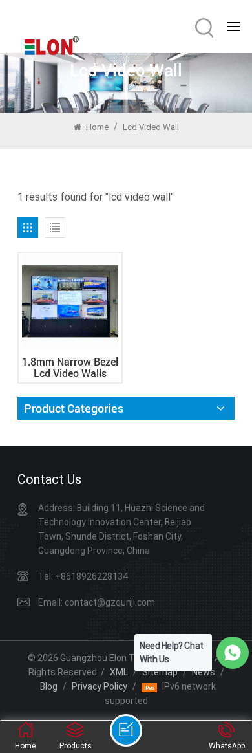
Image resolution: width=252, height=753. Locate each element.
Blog (49, 686)
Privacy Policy (99, 686)
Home (96, 127)
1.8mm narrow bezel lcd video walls (70, 367)
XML (119, 672)
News (203, 672)
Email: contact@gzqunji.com (96, 602)
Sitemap (160, 672)
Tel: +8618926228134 (83, 576)
